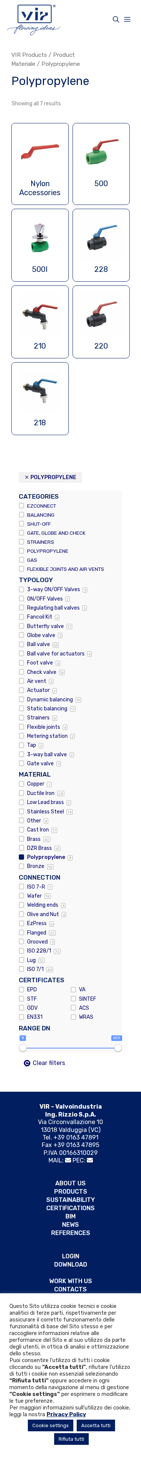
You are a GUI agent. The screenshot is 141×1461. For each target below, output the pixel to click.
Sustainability (70, 1199)
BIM (70, 1216)
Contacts (70, 1289)
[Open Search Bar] (116, 19)
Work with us (70, 1281)
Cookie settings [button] (50, 1425)
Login (70, 1256)
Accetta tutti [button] (96, 1425)
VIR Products (29, 54)
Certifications (70, 1208)
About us (70, 1183)
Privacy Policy (66, 1414)
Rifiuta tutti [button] (71, 1439)
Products (70, 1191)
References (70, 1232)
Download (70, 1264)
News (70, 1224)
